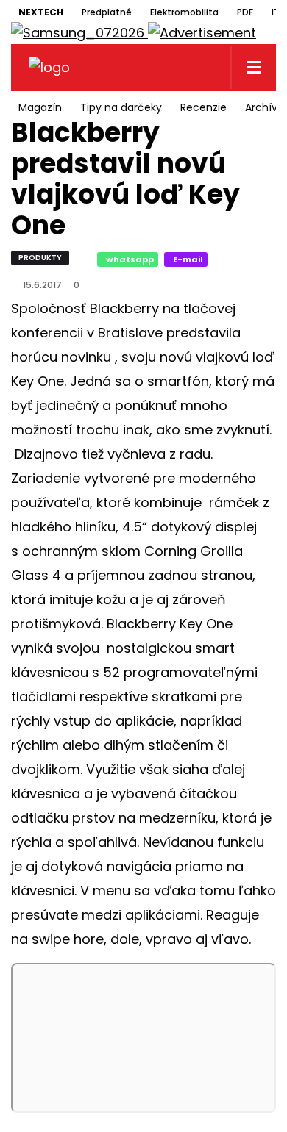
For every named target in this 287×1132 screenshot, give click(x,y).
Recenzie (203, 107)
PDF (245, 12)
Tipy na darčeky (121, 107)
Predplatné (107, 12)
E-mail (188, 259)
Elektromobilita (184, 12)
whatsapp (130, 259)
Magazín (40, 107)
